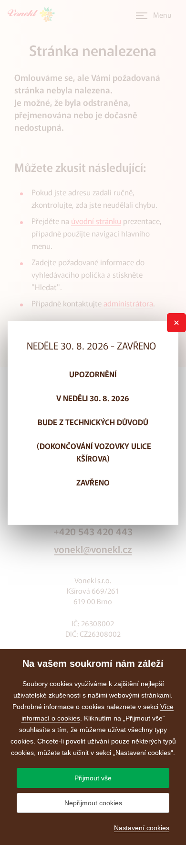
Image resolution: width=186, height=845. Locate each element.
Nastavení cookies (141, 828)
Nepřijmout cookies (93, 803)
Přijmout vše (93, 778)
